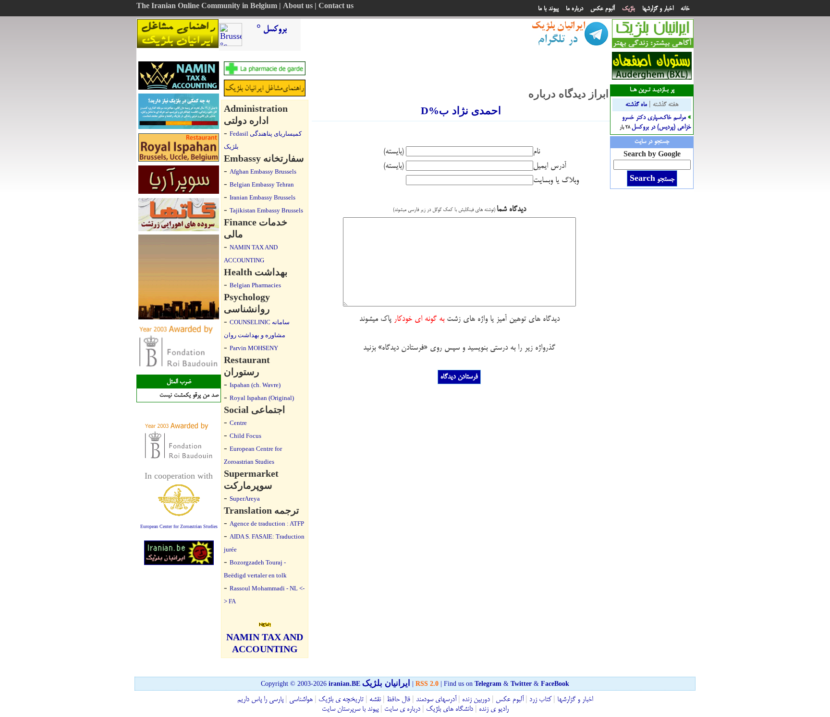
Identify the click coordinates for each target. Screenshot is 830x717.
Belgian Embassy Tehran (262, 184)
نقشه (375, 699)
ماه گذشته (636, 104)
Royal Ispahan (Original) (262, 397)
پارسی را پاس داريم (260, 699)
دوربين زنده (476, 699)
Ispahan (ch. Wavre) (255, 384)
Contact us (336, 7)
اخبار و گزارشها (657, 8)
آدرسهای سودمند (436, 699)
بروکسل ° (271, 29)
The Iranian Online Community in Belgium (206, 7)
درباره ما (574, 8)
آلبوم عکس (602, 8)
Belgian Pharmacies (255, 285)
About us (298, 7)
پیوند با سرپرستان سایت (350, 709)
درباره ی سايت (402, 709)
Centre (238, 422)
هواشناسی (301, 699)
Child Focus (245, 435)
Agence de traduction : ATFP (267, 523)
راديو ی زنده (493, 709)
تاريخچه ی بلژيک (340, 699)
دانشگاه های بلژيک (448, 709)
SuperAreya (245, 498)
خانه (685, 8)
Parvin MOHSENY (254, 348)
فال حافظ (398, 699)
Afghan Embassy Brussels (263, 171)
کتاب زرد (540, 699)
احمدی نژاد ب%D (461, 111)
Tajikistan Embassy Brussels (266, 210)
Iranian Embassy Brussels (262, 197)
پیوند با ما (548, 8)
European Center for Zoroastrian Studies (179, 526)
